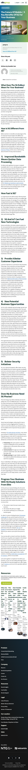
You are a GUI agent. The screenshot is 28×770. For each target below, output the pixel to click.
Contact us (7, 564)
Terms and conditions (9, 763)
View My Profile (14, 73)
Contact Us (3, 676)
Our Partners (4, 679)
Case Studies (4, 690)
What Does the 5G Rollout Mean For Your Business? (12, 48)
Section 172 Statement (6, 709)
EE (17, 528)
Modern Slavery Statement (7, 703)
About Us (3, 667)
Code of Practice (5, 700)
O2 (19, 528)
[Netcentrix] (21, 748)
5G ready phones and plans (13, 432)
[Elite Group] (5, 3)
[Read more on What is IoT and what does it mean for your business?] (3, 629)
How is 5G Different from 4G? (9, 51)
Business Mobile (5, 7)
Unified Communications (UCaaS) (9, 657)
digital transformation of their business (17, 278)
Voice (2, 659)
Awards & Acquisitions (6, 670)
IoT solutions (4, 555)
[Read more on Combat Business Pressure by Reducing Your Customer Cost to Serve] (25, 635)
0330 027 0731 (4, 735)
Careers (3, 673)
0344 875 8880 (4, 728)
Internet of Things (5, 150)
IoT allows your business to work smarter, (13, 183)
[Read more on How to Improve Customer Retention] (15, 623)
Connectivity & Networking (7, 651)
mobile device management (17, 554)
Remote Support (5, 692)
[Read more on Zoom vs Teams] (6, 619)
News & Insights (4, 687)
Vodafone (3, 529)
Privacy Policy (4, 706)
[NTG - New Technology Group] (7, 748)
